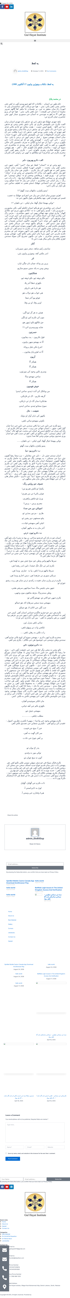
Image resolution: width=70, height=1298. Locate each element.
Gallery (10, 924)
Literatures (11, 932)
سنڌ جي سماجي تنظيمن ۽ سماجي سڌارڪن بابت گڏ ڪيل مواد (53, 897)
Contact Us (11, 937)
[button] (35, 40)
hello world (39, 881)
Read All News (35, 844)
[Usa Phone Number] (4, 1277)
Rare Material (12, 920)
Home (10, 911)
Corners (10, 928)
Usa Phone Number (15, 1274)
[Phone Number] (4, 1268)
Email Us (11, 1246)
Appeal (10, 941)
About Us (11, 916)
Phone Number (13, 1265)
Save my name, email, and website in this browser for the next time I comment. (31, 1153)
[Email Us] (4, 1250)
